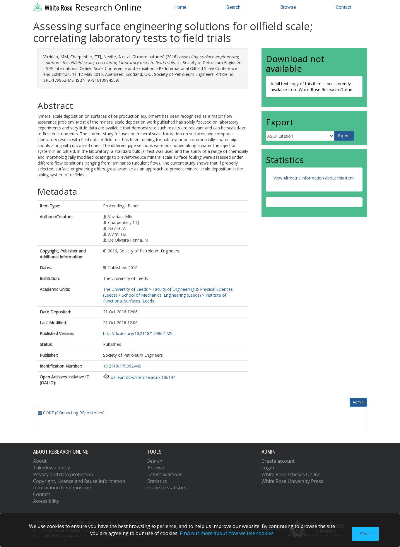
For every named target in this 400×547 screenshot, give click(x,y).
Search (233, 7)
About (40, 461)
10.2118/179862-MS (122, 366)
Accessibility (46, 501)
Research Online (93, 7)
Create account (278, 461)
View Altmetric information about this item (313, 178)
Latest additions (164, 474)
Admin (358, 402)
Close (365, 533)
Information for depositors (63, 487)
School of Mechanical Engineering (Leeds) (161, 295)
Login (267, 467)
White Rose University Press (292, 481)
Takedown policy (51, 467)
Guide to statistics (166, 487)
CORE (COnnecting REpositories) (73, 413)
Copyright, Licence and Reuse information (79, 481)
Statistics (157, 481)
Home (180, 7)
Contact (343, 7)
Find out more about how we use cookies (226, 533)
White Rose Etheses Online (290, 474)
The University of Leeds (125, 289)
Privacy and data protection (63, 474)
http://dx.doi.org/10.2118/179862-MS (137, 333)
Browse (288, 7)
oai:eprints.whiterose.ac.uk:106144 (143, 377)
